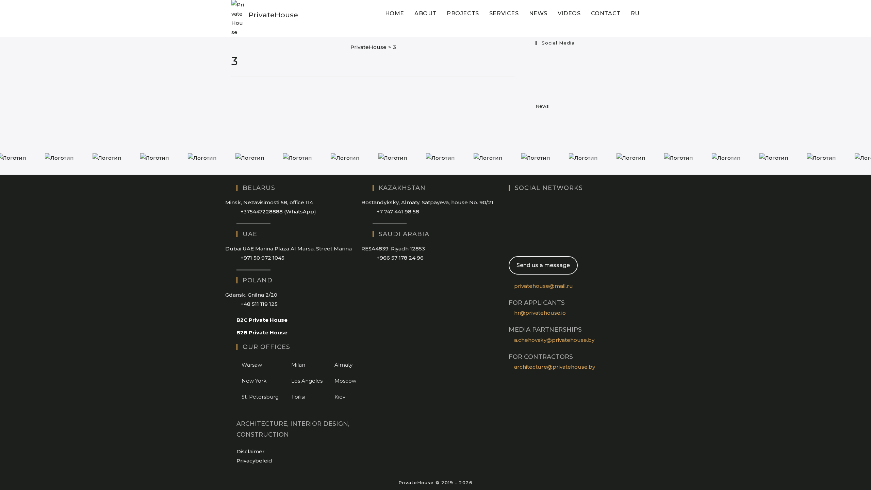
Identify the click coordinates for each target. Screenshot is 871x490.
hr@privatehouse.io (540, 313)
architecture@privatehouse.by (554, 367)
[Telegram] (511, 243)
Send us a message (543, 265)
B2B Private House (261, 332)
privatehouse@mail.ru (543, 286)
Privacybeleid (254, 460)
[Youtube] (538, 82)
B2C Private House (261, 320)
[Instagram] (538, 58)
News (542, 106)
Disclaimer (250, 451)
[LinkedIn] (538, 70)
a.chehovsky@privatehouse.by (554, 340)
